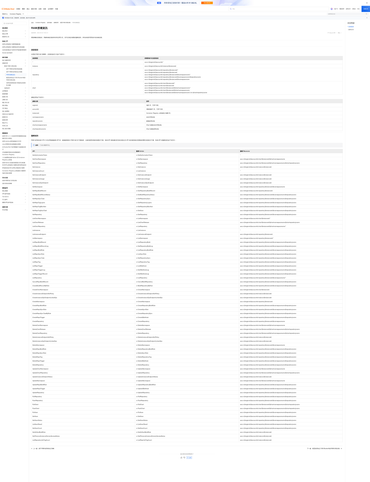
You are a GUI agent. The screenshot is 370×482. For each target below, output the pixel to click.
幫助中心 (5, 14)
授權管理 (56, 22)
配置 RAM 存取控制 (65, 22)
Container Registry (15, 14)
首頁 (32, 22)
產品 (339, 32)
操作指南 (49, 22)
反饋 (190, 457)
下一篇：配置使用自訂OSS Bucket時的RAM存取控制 (323, 448)
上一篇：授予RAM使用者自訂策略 (43, 448)
